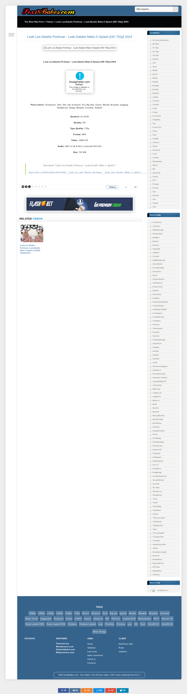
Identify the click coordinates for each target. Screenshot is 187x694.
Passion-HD (157, 449)
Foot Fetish (157, 116)
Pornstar (121, 624)
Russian (156, 188)
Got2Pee (156, 351)
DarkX (155, 275)
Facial (69, 618)
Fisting (155, 112)
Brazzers (156, 245)
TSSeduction (157, 522)
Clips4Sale (156, 249)
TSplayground (158, 525)
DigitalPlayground (159, 260)
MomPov (156, 408)
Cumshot (156, 101)
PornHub (109, 624)
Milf (154, 169)
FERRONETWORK (160, 309)
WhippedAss (157, 571)
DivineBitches (157, 264)
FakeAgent (157, 321)
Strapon (155, 203)
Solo (154, 199)
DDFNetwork (157, 283)
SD (136, 624)
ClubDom (156, 252)
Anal (154, 63)
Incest (155, 154)
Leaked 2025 (129, 618)
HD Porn (116, 618)
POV (154, 180)
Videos (112, 187)
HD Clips (156, 51)
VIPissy (155, 548)
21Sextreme (157, 222)
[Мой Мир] (29, 186)
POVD (155, 434)
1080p (32, 613)
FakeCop (156, 324)
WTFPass (156, 567)
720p (77, 613)
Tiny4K (155, 503)
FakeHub (156, 332)
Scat (154, 192)
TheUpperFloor (158, 537)
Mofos (155, 404)
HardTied (156, 359)
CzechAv (156, 256)
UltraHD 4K (167, 624)
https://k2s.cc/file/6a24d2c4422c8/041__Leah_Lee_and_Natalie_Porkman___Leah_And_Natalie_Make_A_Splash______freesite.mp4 (94, 172)
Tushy (155, 499)
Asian (155, 66)
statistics (123, 651)
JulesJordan (157, 385)
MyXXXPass (157, 423)
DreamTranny (158, 287)
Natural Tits (167, 618)
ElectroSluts (157, 294)
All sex (86, 613)
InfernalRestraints (159, 374)
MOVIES (156, 44)
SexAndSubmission (160, 476)
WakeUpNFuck (158, 563)
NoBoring (156, 427)
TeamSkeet (157, 510)
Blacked (155, 241)
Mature (155, 165)
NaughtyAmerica (159, 431)
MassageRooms (159, 415)
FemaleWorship (158, 317)
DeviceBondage (158, 268)
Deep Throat (32, 618)
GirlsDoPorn (157, 343)
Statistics (91, 648)
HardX (155, 362)
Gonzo (87, 618)
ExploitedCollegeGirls (160, 302)
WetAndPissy (157, 559)
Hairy (154, 135)
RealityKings (157, 472)
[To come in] (11, 23)
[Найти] (176, 9)
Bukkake (156, 93)
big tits (123, 613)
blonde (132, 613)
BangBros (156, 237)
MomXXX (156, 412)
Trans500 (156, 540)
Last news (92, 651)
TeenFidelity (157, 506)
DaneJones (157, 271)
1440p (50, 613)
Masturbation (157, 161)
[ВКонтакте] (23, 186)
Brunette (156, 89)
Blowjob (155, 82)
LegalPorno (157, 396)
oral (100, 624)
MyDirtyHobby (158, 419)
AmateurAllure (158, 234)
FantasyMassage (159, 340)
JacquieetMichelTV (159, 381)
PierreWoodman (158, 442)
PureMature (157, 468)
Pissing (155, 176)
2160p (69, 613)
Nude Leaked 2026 (56, 624)
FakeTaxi (156, 336)
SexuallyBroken (158, 480)
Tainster (155, 514)
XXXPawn (156, 575)
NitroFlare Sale (126, 644)
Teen (154, 207)
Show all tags (99, 631)
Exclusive (58, 618)
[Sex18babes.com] (11, 11)
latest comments (95, 655)
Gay (154, 123)
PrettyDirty (156, 453)
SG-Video (156, 487)
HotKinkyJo (157, 370)
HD (107, 618)
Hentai (155, 146)
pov (129, 624)
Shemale (156, 195)
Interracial (156, 150)
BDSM (155, 70)
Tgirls (155, 529)
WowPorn (156, 556)
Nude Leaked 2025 (35, 624)
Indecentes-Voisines (160, 377)
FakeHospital (157, 328)
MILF (156, 618)
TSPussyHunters (159, 518)
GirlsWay (156, 347)
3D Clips (156, 48)
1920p (60, 613)
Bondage (156, 85)
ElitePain (156, 290)
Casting (155, 97)
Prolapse (156, 184)
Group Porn (157, 127)
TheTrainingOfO (158, 533)
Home (90, 644)
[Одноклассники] (26, 186)
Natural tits (156, 173)
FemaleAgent (157, 313)
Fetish (155, 108)
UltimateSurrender (159, 544)
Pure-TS (156, 465)
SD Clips (156, 55)
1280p (41, 613)
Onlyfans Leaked (88, 624)
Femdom (156, 104)
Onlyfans (72, 624)
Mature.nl (156, 400)
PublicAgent (157, 457)
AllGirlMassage (158, 230)
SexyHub (156, 484)
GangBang (156, 120)
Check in (91, 659)
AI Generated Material (161, 40)
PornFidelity (157, 438)
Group (155, 131)
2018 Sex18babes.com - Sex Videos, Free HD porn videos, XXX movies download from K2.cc (48, 10)
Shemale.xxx (157, 491)
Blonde (155, 78)
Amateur (156, 59)
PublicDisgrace (158, 461)
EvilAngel (156, 298)
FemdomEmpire (158, 306)
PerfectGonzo (158, 446)
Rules (121, 648)
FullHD (78, 618)
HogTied (156, 355)
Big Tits (155, 74)
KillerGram (156, 389)
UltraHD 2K (153, 624)
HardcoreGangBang (160, 366)
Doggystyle (46, 618)
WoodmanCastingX (160, 552)
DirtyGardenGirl (158, 279)
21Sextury (156, 226)
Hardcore (156, 142)
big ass (113, 613)
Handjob (156, 139)
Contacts (91, 663)
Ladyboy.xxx (157, 393)
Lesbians (156, 157)
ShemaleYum (157, 495)
